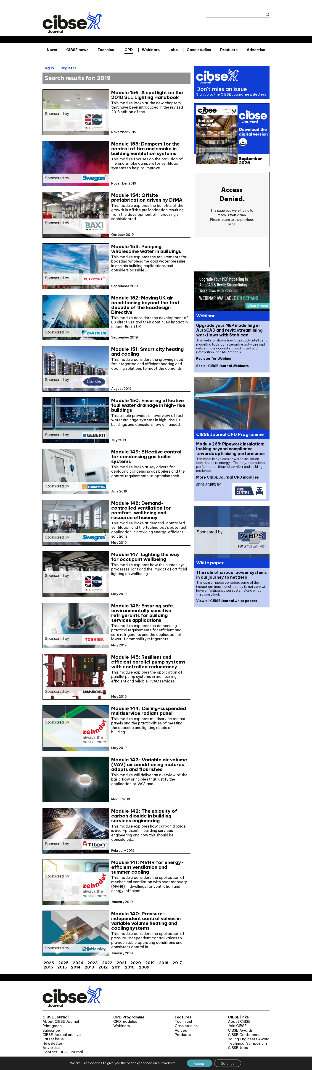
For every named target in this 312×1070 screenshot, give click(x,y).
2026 (49, 963)
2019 (150, 963)
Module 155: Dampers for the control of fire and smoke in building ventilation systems (145, 148)
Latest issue (53, 1039)
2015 (62, 967)
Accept (200, 1064)
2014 (75, 967)
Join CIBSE (237, 1026)
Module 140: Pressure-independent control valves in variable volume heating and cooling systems (146, 921)
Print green (52, 1026)
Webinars (151, 49)
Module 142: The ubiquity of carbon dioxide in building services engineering (144, 816)
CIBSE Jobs (238, 1048)
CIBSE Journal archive (61, 1035)
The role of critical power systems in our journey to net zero (231, 575)
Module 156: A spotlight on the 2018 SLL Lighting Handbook (147, 94)
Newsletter (52, 1043)
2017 (177, 963)
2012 (103, 967)
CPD (128, 49)
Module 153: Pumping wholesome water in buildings (146, 248)
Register (68, 68)
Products (229, 49)
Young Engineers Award (249, 1039)
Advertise (256, 49)
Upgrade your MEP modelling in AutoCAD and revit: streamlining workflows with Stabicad (229, 330)
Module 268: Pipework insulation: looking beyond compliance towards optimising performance (230, 448)
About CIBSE (239, 1021)
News (52, 49)
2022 (107, 963)
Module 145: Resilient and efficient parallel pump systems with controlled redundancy (148, 662)
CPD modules (125, 1021)
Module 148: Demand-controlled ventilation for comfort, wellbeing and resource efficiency (141, 510)
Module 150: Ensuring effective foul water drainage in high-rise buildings (148, 405)
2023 (92, 963)
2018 (163, 963)
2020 (135, 963)
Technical (107, 49)
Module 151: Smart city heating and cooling (147, 351)
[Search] (266, 15)
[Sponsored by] (75, 132)
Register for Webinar (214, 359)
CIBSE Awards (240, 1030)
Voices (181, 1030)
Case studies (199, 49)
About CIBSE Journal (60, 1021)
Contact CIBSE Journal (62, 1052)
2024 (78, 963)
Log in (48, 68)
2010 (130, 967)
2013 (89, 967)
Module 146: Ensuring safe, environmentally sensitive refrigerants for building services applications (143, 613)
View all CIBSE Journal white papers (226, 601)
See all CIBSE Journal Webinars (222, 366)
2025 (63, 963)
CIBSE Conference (244, 1035)
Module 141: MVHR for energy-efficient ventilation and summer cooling (147, 867)
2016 (48, 967)
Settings (227, 1064)
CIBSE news (77, 49)
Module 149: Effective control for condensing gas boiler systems (146, 456)
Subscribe (51, 1030)
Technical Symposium (247, 1043)
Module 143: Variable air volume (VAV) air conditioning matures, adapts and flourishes (149, 764)
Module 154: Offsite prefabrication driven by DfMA (146, 197)
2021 (121, 963)
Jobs (173, 49)
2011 (116, 967)
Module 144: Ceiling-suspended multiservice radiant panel (148, 710)
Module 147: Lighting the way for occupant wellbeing (145, 556)
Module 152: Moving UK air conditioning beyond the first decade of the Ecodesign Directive (145, 305)
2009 (144, 967)
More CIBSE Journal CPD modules (227, 477)
